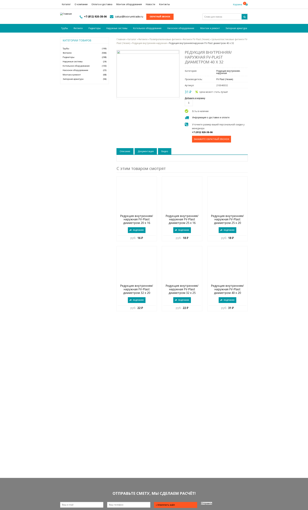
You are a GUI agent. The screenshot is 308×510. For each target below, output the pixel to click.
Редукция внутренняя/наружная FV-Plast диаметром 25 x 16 (182, 219)
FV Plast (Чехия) (224, 79)
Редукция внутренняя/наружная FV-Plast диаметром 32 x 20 (136, 289)
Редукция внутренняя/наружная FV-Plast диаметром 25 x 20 (227, 219)
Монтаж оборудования (129, 4)
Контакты (164, 4)
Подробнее (138, 230)
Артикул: (189, 85)
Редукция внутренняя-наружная (228, 72)
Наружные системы (116, 28)
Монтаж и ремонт (210, 28)
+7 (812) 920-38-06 (95, 16)
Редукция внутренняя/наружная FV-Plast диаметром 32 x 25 (182, 289)
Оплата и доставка (101, 4)
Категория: (191, 71)
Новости (150, 4)
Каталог (66, 4)
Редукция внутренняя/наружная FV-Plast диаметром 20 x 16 (136, 219)
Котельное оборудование (147, 28)
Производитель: (193, 79)
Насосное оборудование (180, 28)
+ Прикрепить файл (165, 505)
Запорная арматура (236, 28)
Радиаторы (94, 28)
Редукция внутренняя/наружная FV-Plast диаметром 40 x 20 (227, 289)
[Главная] (66, 14)
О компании (81, 4)
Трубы (64, 28)
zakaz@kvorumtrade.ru (129, 16)
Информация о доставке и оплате (211, 117)
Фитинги (78, 28)
